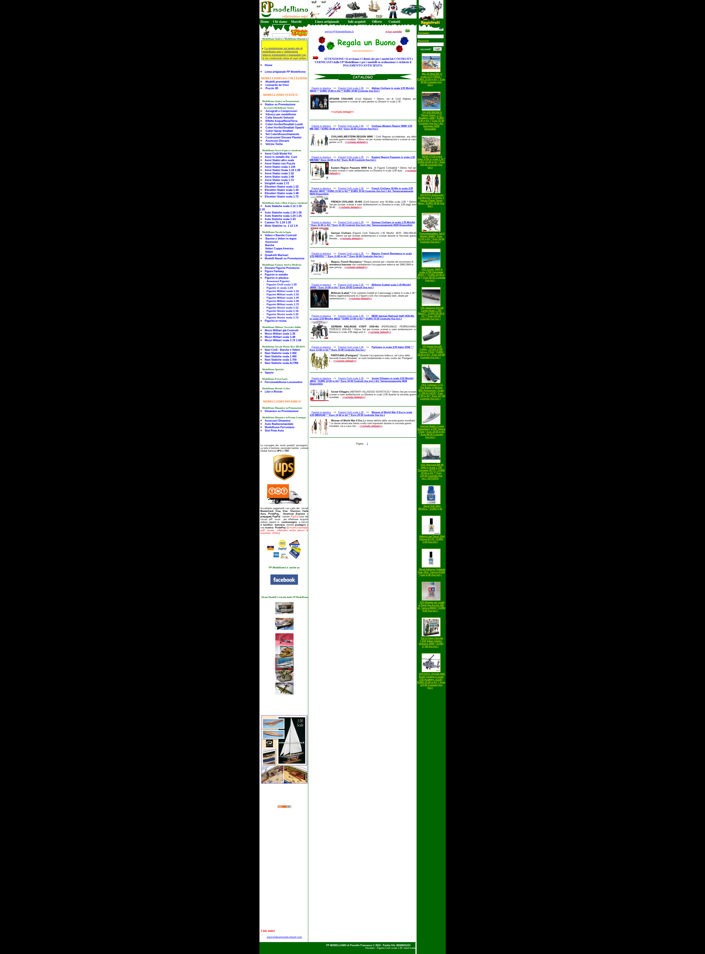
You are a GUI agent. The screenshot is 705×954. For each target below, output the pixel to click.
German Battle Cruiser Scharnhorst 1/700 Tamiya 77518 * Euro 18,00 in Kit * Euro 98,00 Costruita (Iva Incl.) (431, 432)
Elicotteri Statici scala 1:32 (282, 186)
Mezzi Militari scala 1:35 (280, 333)
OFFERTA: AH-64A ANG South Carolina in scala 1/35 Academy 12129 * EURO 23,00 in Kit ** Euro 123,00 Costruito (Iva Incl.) (431, 681)
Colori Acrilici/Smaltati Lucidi (284, 124)
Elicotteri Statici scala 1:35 (282, 189)
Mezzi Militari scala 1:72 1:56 (283, 340)
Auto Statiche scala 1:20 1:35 (283, 212)
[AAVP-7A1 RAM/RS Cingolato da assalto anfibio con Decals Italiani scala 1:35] (284, 681)
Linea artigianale (327, 21)
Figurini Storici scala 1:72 (283, 317)
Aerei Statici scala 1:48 (279, 176)
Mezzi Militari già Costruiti (281, 330)
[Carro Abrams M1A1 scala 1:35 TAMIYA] (284, 656)
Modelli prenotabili (277, 81)
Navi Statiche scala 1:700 (281, 359)
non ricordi (425, 49)
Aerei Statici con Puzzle (280, 163)
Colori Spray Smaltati (279, 130)
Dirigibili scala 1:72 (277, 183)
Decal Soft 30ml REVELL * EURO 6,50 (430, 507)
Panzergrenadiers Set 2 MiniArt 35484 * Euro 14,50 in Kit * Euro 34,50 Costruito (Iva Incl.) (431, 237)
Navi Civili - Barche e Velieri (282, 349)
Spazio (269, 372)
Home (265, 21)
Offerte (377, 21)
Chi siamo (280, 21)
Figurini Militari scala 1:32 (283, 294)
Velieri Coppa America (279, 248)
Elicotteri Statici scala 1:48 (282, 193)
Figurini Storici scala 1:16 (283, 310)
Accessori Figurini (278, 281)
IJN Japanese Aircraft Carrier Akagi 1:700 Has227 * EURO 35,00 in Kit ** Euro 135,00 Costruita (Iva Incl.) (431, 313)
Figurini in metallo (276, 274)
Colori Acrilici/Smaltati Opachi (284, 127)
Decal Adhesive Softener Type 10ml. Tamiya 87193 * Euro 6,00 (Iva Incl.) (431, 572)
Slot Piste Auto (274, 430)
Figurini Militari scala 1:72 (283, 304)
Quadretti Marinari (276, 255)
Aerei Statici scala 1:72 (279, 180)
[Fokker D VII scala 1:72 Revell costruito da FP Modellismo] (284, 644)
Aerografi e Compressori (281, 111)
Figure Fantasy (274, 271)
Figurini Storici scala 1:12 (283, 307)
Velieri (269, 251)
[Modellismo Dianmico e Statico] (284, 584)
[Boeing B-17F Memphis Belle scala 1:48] (284, 693)
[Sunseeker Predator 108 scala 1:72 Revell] (284, 669)
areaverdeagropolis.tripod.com (284, 937)
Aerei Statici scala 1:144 (280, 166)
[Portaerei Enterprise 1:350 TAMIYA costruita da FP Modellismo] (284, 613)
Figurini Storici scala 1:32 (283, 314)
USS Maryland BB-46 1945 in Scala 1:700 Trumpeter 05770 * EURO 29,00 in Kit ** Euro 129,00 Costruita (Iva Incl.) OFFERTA (431, 471)
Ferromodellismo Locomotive (283, 382)
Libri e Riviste (273, 391)
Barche (269, 245)
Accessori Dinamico (277, 420)
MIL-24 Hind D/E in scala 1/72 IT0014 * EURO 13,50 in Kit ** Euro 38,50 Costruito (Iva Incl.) (431, 79)
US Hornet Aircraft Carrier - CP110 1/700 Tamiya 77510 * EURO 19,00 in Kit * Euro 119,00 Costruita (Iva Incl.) (431, 352)
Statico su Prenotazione (280, 104)
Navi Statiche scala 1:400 (281, 356)
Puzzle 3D (271, 88)
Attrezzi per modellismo (280, 114)
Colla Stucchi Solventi (279, 117)
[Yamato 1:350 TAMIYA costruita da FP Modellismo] (284, 628)
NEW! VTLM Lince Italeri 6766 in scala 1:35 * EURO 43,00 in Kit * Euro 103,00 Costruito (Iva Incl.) (431, 162)
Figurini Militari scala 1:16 (283, 291)
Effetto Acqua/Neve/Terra (281, 120)
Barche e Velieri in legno (281, 238)
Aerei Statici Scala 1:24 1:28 (282, 170)
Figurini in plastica (276, 277)
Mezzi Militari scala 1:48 (280, 336)
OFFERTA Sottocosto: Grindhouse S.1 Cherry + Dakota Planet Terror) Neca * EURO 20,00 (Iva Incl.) (431, 200)
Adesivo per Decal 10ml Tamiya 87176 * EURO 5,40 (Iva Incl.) (432, 539)
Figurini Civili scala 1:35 (282, 284)
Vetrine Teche (274, 144)
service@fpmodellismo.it (339, 31)
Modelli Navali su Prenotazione (284, 258)
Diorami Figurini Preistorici (282, 267)
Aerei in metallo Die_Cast (281, 156)
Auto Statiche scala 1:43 (280, 219)
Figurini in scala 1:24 (280, 287)
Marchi (296, 21)
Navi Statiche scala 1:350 (281, 353)
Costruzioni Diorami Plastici (283, 137)
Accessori (271, 241)
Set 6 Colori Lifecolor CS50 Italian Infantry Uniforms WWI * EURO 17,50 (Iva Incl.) (431, 642)
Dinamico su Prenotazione (282, 411)
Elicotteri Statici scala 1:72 (282, 196)
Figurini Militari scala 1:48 (283, 301)
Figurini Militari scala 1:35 (283, 297)
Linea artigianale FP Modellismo (285, 71)
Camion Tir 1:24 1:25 (278, 222)
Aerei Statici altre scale (279, 160)
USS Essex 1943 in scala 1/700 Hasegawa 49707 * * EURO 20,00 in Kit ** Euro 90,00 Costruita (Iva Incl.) (431, 275)
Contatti (394, 21)
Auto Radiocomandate (279, 423)
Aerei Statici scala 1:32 (279, 173)
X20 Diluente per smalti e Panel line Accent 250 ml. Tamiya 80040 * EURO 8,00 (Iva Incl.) (431, 606)
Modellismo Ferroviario (279, 427)
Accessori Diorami (277, 140)
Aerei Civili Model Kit (278, 153)
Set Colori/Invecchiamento (282, 134)
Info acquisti (357, 21)
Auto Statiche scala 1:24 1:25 (283, 215)
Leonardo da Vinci (277, 84)
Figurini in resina (275, 320)
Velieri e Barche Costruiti (281, 235)
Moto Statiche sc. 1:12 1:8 (281, 225)
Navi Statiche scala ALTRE (282, 362)
